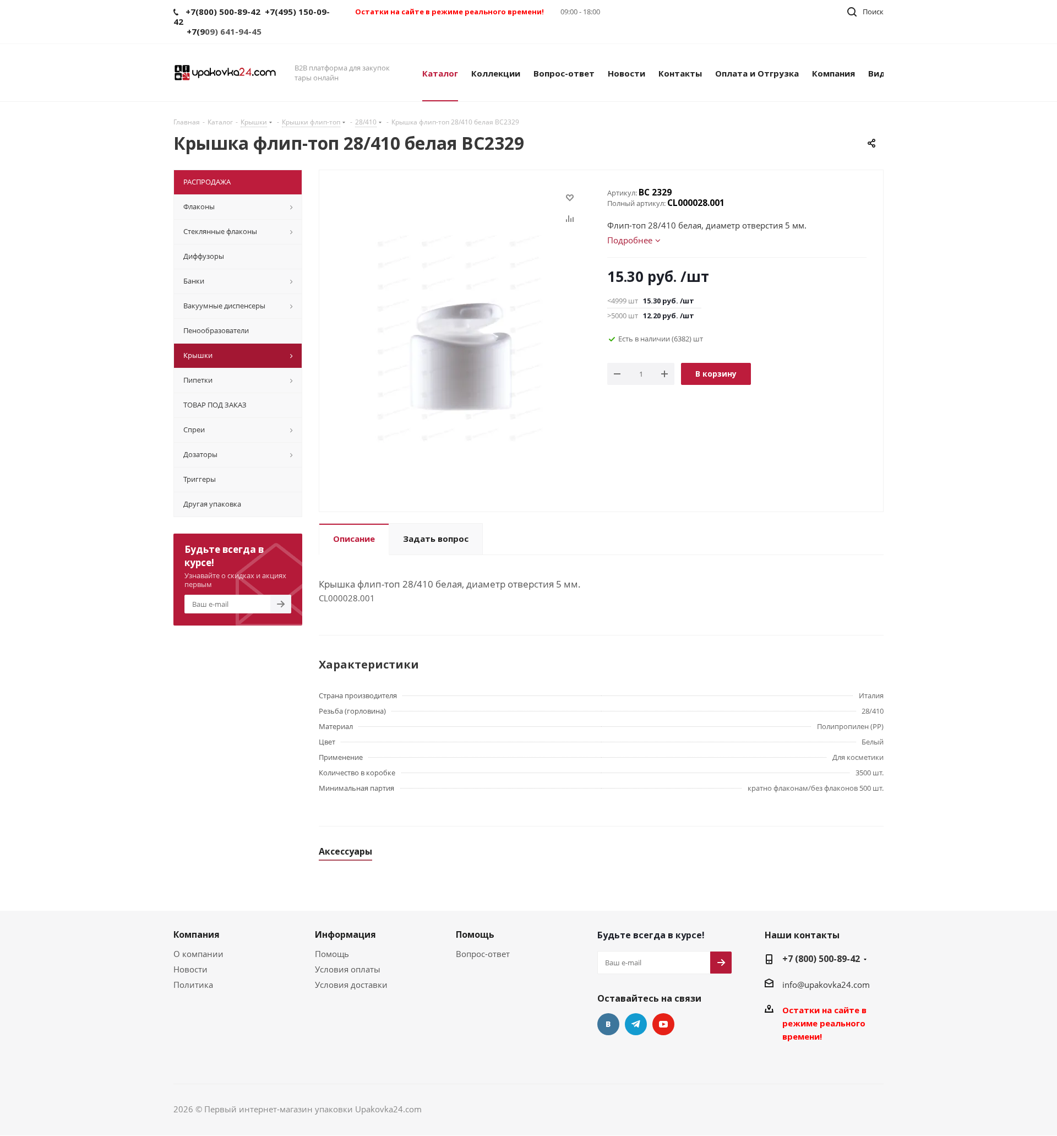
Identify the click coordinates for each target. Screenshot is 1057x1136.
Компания (196, 934)
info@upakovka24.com (826, 984)
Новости (190, 969)
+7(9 (196, 31)
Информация (345, 934)
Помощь (332, 953)
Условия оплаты (347, 969)
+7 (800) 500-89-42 (821, 959)
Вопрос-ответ (483, 953)
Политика (193, 984)
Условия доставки (351, 984)
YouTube (663, 1024)
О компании (198, 953)
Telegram (636, 1024)
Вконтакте (608, 1024)
